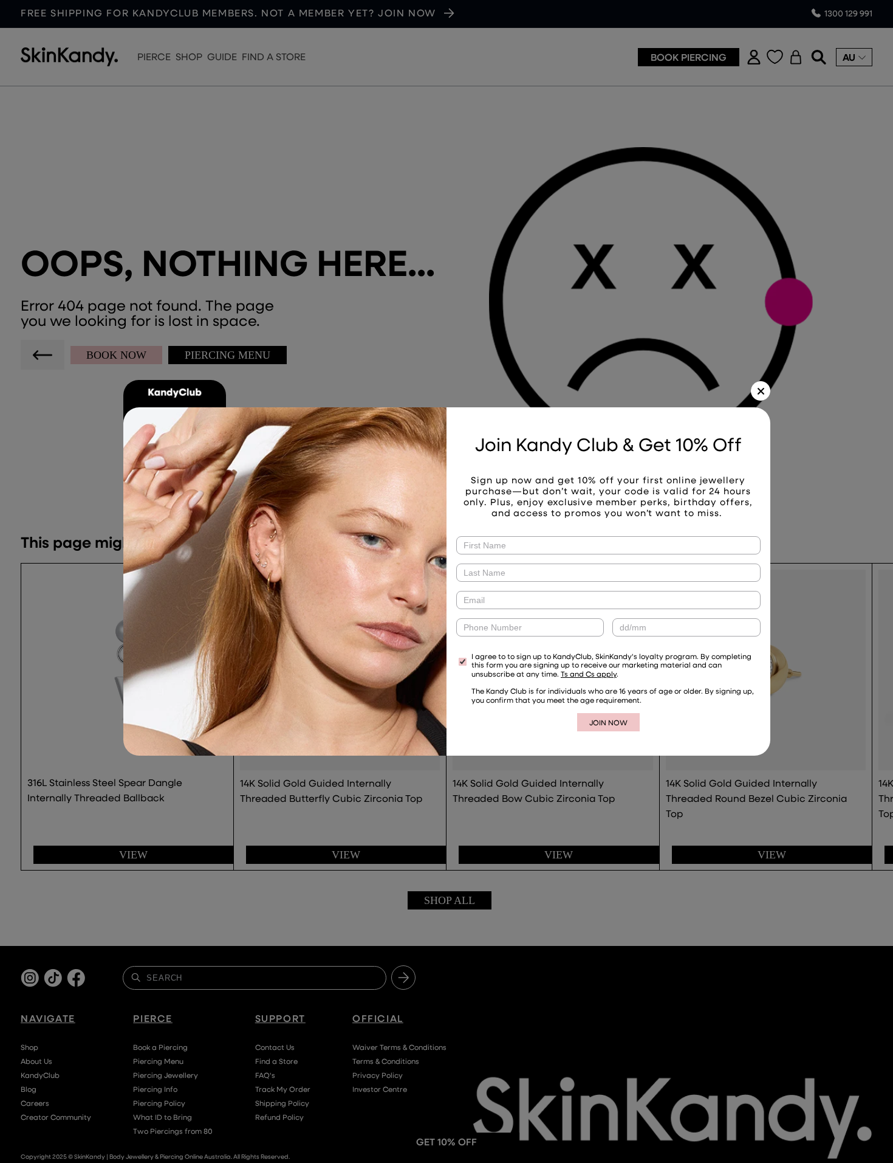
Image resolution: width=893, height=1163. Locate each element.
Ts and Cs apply (589, 673)
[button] (760, 391)
